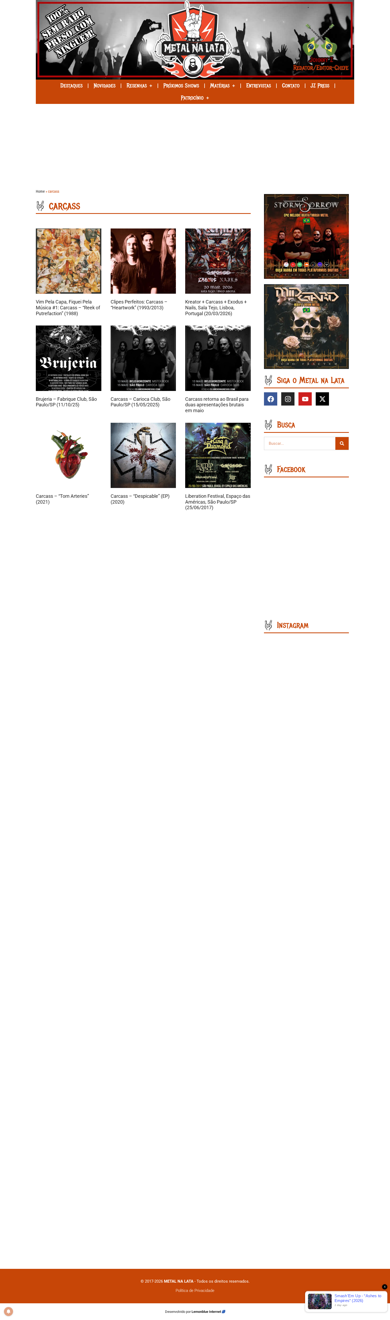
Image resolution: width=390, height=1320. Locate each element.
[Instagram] (287, 399)
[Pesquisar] (342, 443)
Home (40, 191)
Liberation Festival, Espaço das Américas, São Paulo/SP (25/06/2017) (217, 501)
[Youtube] (305, 399)
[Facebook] (270, 399)
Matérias (219, 85)
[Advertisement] (195, 144)
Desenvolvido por (178, 1312)
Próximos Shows (181, 85)
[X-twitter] (322, 399)
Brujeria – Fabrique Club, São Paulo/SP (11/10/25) (66, 402)
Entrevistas (258, 85)
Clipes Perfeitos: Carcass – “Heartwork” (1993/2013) (139, 304)
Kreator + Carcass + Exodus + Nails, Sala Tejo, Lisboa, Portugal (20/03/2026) (216, 307)
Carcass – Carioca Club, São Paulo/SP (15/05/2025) (140, 402)
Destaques (71, 85)
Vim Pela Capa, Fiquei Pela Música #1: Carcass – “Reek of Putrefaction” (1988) (68, 307)
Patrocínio (192, 98)
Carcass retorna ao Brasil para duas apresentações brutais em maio (217, 404)
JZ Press (320, 85)
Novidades (104, 85)
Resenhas (137, 85)
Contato (291, 85)
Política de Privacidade (195, 1290)
